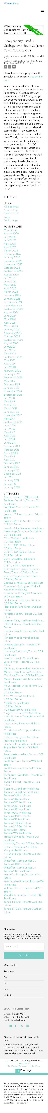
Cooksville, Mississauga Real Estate (23, 583)
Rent (6, 989)
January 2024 (12, 330)
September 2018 (13, 395)
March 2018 (10, 409)
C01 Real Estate (12, 535)
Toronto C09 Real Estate (17, 813)
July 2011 (9, 477)
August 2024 (11, 312)
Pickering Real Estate (15, 741)
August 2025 (11, 275)
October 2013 (11, 450)
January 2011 (11, 480)
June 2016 (10, 426)
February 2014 (12, 446)
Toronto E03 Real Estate (17, 823)
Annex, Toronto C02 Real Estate (21, 497)
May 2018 (9, 402)
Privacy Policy (23, 1064)
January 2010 (12, 487)
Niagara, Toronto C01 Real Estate (22, 713)
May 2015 (9, 433)
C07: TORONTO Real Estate (19, 545)
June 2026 (10, 240)
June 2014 (10, 443)
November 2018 (13, 391)
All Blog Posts (11, 207)
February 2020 (12, 371)
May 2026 (10, 244)
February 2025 (12, 295)
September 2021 (13, 357)
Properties (9, 972)
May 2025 (10, 285)
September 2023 (13, 340)
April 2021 (9, 364)
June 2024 (10, 316)
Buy (5, 978)
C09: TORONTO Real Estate (19, 559)
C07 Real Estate (12, 542)
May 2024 (10, 319)
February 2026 (12, 254)
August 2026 (11, 233)
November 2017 (13, 415)
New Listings (11, 210)
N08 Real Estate (12, 706)
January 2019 (11, 388)
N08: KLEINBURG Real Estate (20, 710)
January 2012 (11, 470)
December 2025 (13, 261)
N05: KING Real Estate (16, 703)
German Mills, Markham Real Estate (24, 621)
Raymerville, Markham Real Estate (23, 744)
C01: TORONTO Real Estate (19, 538)
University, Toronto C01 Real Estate (23, 843)
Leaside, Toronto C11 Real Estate (21, 658)
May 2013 (9, 456)
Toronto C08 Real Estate (17, 809)
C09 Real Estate (13, 555)
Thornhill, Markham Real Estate (21, 789)
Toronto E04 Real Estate (17, 826)
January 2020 (12, 374)
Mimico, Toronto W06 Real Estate (22, 672)
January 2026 (12, 257)
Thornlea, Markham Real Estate (21, 792)
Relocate (8, 995)
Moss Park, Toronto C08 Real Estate (23, 675)
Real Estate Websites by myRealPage (24, 1066)
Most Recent (10, 230)
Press (7, 217)
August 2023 (11, 343)
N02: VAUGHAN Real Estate (19, 696)
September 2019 (13, 378)
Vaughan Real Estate (15, 850)
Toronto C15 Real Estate (17, 819)
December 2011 (12, 474)
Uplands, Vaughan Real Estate (20, 847)
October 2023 (12, 336)
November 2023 (13, 333)
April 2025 (10, 288)
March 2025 (11, 292)
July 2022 (9, 350)
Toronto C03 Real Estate (17, 802)
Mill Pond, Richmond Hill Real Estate (24, 669)
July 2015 (9, 429)
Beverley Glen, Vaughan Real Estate (24, 528)
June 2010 (10, 484)
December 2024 (13, 302)
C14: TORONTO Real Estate (19, 566)
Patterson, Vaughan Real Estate (21, 737)
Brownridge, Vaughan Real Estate (22, 531)
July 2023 (9, 347)
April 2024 (10, 323)
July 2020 (10, 367)
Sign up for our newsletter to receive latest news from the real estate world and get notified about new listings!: (23, 936)
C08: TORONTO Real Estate (19, 552)
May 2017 (9, 419)
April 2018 (9, 405)
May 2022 (10, 354)
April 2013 (9, 460)
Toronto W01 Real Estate (17, 833)
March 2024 (11, 326)
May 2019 (9, 381)
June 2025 (10, 282)
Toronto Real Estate (14, 830)
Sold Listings (11, 220)
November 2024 (13, 306)
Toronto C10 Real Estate (17, 816)
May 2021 (9, 360)
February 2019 (12, 384)
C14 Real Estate (12, 562)
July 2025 (9, 278)
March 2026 (11, 251)
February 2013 (12, 463)
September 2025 (13, 271)
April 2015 (9, 436)
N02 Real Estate (13, 693)
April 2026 (10, 247)
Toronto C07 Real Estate (17, 806)
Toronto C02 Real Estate (17, 799)
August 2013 (11, 453)
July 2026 (9, 237)
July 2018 (9, 398)
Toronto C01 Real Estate (17, 796)
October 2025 (12, 268)
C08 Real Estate (12, 548)
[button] (5, 1026)
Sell (5, 983)
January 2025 (12, 299)
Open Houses (11, 213)
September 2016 (13, 422)
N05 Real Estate (13, 699)
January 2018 (11, 412)
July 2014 (9, 439)
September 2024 (13, 309)
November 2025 (13, 264)
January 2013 (11, 467)
